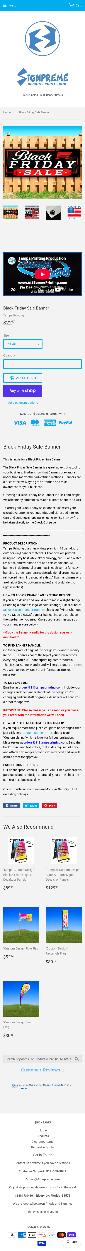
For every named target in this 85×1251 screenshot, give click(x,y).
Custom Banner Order (37, 732)
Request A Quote (42, 1147)
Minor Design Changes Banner (23, 609)
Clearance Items (42, 1141)
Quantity (9, 355)
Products (42, 1136)
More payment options (22, 402)
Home (7, 112)
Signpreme (43, 1226)
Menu (12, 5)
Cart (78, 5)
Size (6, 335)
